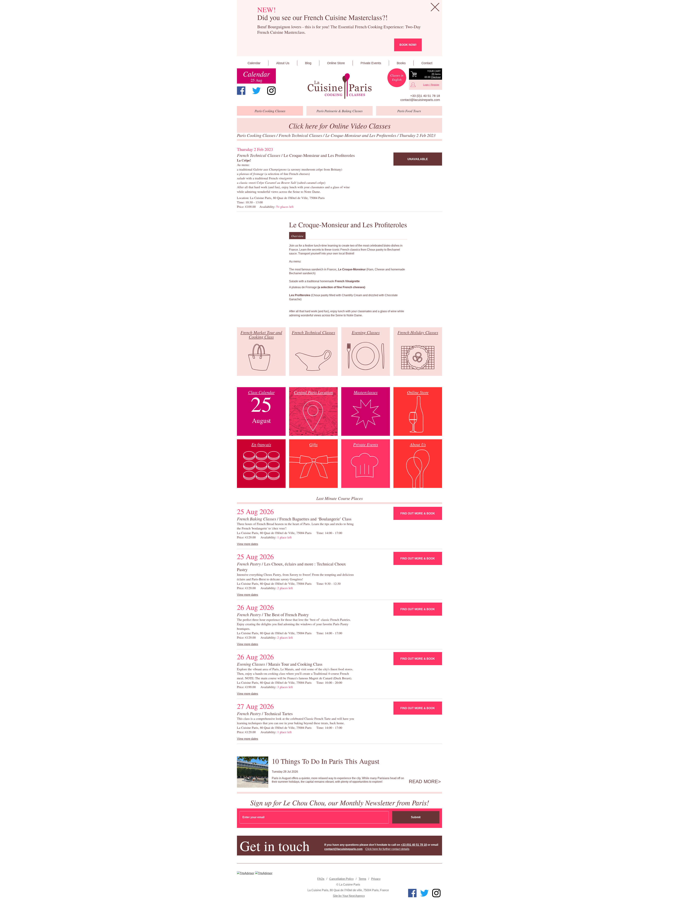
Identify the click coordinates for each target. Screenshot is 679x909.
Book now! (407, 44)
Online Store (336, 63)
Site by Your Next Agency (349, 895)
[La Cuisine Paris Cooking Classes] (339, 86)
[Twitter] (256, 90)
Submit (415, 817)
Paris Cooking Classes (256, 135)
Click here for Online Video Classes (340, 125)
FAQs (320, 878)
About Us (282, 63)
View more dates (247, 544)
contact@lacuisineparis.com (420, 100)
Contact (426, 63)
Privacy (376, 878)
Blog (308, 63)
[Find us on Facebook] (241, 90)
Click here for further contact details (387, 849)
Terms (362, 878)
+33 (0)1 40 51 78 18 (425, 96)
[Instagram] (271, 90)
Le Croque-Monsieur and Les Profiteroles (361, 135)
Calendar (254, 63)
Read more (423, 781)
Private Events (371, 63)
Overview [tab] (297, 236)
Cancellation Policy (341, 878)
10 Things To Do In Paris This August (325, 761)
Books (401, 63)
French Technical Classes (301, 135)
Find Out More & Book (417, 513)
